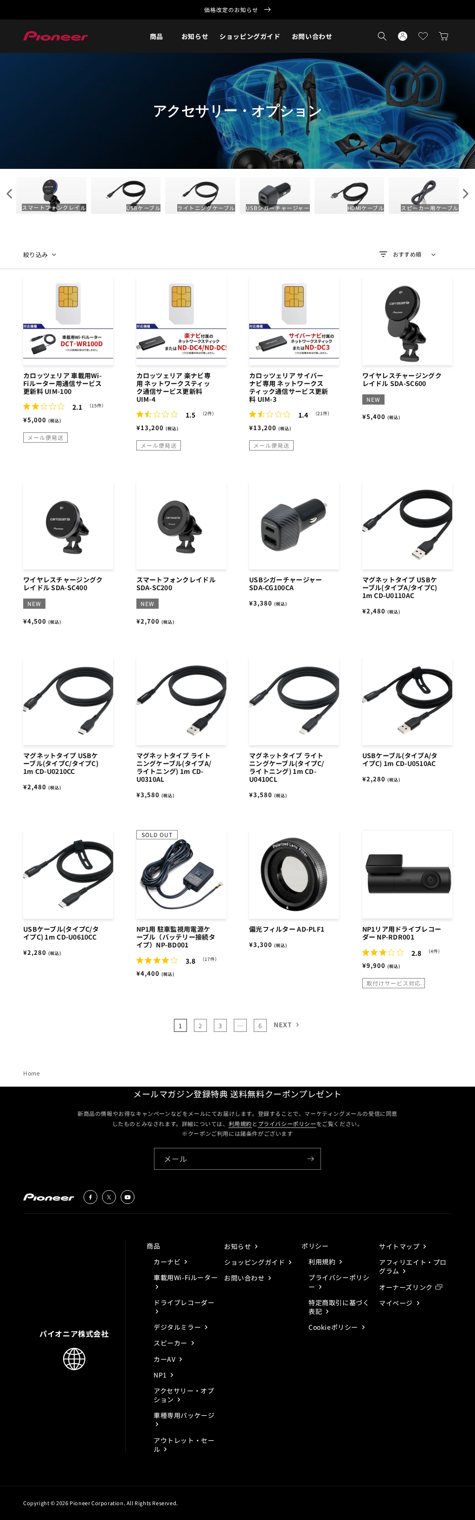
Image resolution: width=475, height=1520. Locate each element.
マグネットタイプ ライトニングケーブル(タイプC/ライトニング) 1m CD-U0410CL (286, 767)
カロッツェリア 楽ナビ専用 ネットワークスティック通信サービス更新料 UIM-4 (173, 387)
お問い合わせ (245, 1277)
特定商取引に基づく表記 (338, 1307)
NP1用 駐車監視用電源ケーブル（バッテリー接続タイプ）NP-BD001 (175, 937)
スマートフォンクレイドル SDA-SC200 (176, 584)
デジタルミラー (178, 1327)
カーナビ (168, 1261)
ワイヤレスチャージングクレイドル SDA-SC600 (402, 379)
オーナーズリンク (406, 1287)
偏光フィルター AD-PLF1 (286, 929)
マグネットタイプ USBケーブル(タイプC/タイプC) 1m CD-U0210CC (60, 763)
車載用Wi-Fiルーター (186, 1277)
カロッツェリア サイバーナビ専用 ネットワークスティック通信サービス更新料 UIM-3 (288, 387)
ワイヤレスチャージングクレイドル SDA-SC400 (63, 584)
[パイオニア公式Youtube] (128, 1197)
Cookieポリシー (334, 1327)
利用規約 (240, 1123)
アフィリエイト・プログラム (413, 1266)
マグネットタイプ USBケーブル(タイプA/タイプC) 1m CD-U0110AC (399, 587)
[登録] (310, 1159)
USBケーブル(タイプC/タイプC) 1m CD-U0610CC (61, 933)
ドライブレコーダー (184, 1302)
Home (31, 1073)
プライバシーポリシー (287, 1123)
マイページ (397, 1302)
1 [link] (180, 1025)
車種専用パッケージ (184, 1415)
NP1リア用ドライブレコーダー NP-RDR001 (402, 933)
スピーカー (171, 1342)
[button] (156, 36)
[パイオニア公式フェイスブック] (90, 1197)
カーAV (165, 1359)
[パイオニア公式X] (109, 1197)
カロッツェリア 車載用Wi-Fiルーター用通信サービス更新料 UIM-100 (62, 383)
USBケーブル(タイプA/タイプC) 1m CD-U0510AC (400, 759)
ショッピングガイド (255, 1262)
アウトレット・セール (184, 1445)
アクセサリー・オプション (184, 1395)
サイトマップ (400, 1246)
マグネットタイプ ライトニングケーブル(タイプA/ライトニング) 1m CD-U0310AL (174, 767)
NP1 (161, 1374)
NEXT (283, 1024)
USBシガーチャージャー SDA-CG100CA (285, 584)
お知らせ (238, 1246)
